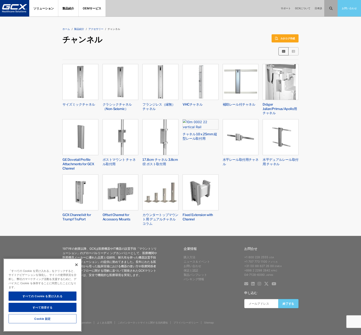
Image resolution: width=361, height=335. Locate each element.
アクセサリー (95, 29)
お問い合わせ (192, 266)
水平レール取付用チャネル (241, 161)
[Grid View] (283, 51)
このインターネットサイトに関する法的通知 (143, 322)
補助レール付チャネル (239, 104)
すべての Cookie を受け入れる (43, 296)
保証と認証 (191, 270)
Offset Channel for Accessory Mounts (116, 216)
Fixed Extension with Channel (198, 216)
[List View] (293, 51)
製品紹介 (79, 29)
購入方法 (189, 257)
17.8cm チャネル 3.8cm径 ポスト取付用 (160, 161)
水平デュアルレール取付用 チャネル (281, 161)
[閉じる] (76, 264)
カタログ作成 (287, 38)
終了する (288, 304)
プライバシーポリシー (185, 322)
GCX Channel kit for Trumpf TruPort (76, 216)
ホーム (66, 29)
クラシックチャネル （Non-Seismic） (117, 106)
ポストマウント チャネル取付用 (119, 161)
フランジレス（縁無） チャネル (158, 106)
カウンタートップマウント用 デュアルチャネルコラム (160, 219)
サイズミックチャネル (78, 104)
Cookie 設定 (42, 319)
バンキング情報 (194, 279)
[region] (42, 295)
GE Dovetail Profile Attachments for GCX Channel (78, 163)
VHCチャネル (192, 104)
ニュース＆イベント (197, 261)
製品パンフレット (195, 275)
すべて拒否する (43, 307)
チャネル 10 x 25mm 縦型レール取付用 (200, 136)
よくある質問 (104, 322)
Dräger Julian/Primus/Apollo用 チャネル (280, 108)
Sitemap (209, 322)
